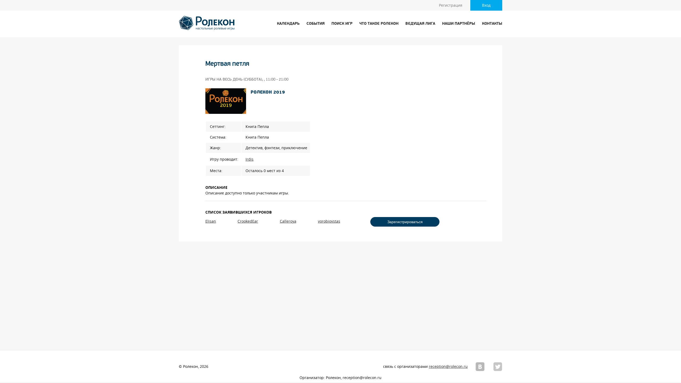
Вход (486, 5)
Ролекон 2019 (268, 92)
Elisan (210, 221)
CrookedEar (248, 221)
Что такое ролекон (378, 24)
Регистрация (450, 5)
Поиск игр (341, 24)
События (315, 24)
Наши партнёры (458, 24)
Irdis (250, 159)
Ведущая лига (420, 24)
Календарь (288, 24)
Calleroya (288, 221)
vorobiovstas (329, 221)
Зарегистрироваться (405, 222)
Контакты (492, 24)
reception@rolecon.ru (448, 366)
